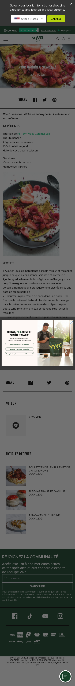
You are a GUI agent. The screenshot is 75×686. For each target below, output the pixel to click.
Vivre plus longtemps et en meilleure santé (20, 354)
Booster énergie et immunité (19, 349)
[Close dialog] (71, 322)
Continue (56, 19)
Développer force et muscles (19, 344)
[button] (28, 19)
